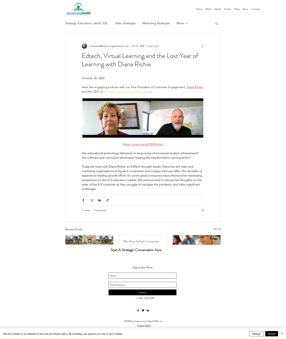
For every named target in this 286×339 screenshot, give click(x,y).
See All (217, 228)
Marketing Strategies (156, 23)
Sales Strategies (125, 23)
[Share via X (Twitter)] (91, 200)
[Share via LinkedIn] (99, 200)
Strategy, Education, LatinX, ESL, (86, 23)
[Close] (282, 333)
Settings (256, 333)
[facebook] (138, 310)
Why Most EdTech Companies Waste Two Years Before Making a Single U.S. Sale (142, 243)
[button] (216, 23)
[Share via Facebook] (83, 200)
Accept (271, 333)
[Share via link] (107, 200)
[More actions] (202, 46)
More (180, 23)
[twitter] (143, 310)
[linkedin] (148, 310)
